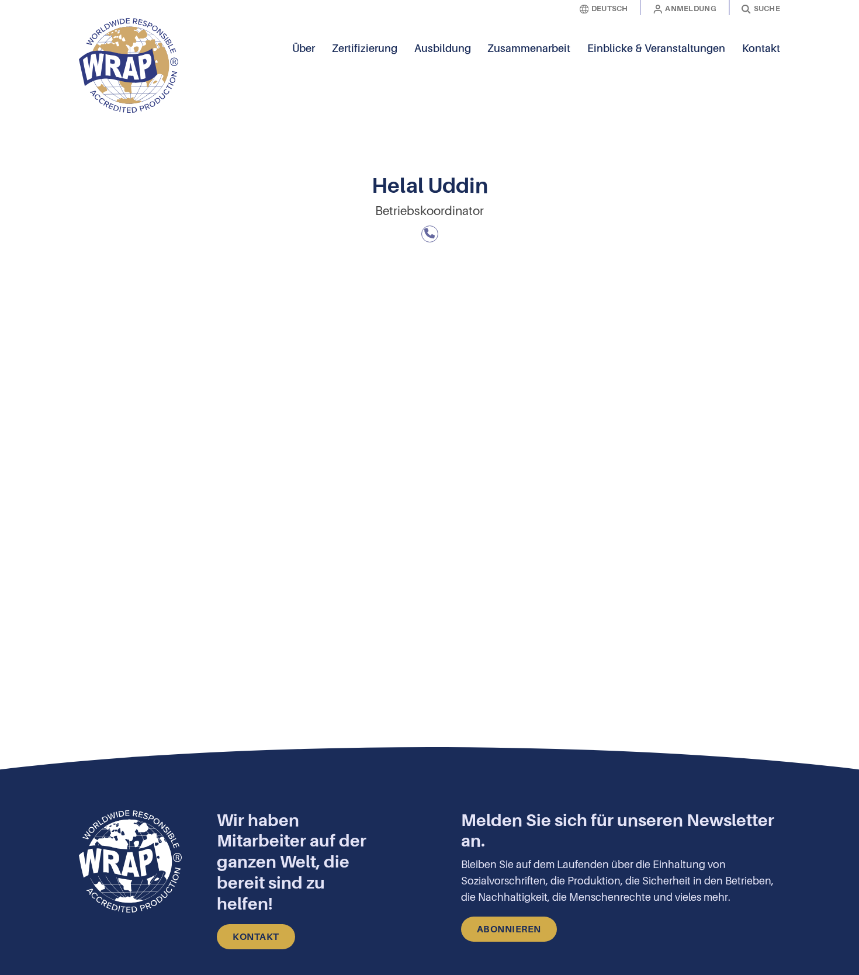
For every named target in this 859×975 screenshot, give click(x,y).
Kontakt (761, 48)
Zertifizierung (364, 48)
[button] (771, 65)
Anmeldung (690, 8)
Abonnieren (509, 929)
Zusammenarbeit (528, 48)
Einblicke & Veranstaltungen (656, 48)
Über (303, 48)
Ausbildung (442, 48)
